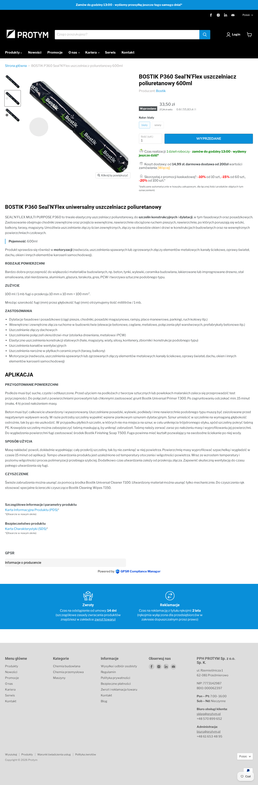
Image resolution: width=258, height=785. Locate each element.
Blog (104, 701)
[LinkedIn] (225, 15)
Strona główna (16, 66)
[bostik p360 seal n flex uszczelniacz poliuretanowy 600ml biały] (13, 98)
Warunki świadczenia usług (54, 754)
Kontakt (128, 52)
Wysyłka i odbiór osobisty (119, 666)
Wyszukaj (11, 754)
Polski (246, 15)
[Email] (233, 15)
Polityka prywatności (115, 678)
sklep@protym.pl (209, 714)
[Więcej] (164, 168)
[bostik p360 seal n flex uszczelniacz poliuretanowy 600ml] (13, 82)
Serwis (110, 52)
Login (236, 34)
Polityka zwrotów (85, 754)
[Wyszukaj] (204, 34)
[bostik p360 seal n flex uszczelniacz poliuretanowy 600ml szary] (13, 115)
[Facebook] (211, 15)
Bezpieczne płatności (116, 684)
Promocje (54, 52)
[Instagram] (218, 15)
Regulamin (108, 672)
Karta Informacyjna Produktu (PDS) (31, 510)
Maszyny (59, 678)
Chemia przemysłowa (68, 672)
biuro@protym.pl (209, 731)
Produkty (12, 52)
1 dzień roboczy (178, 151)
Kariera (91, 52)
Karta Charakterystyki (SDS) (26, 529)
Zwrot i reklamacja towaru (119, 689)
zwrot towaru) (105, 619)
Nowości (34, 52)
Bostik (161, 91)
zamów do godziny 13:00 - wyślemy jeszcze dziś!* (192, 153)
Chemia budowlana (66, 666)
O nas (73, 52)
